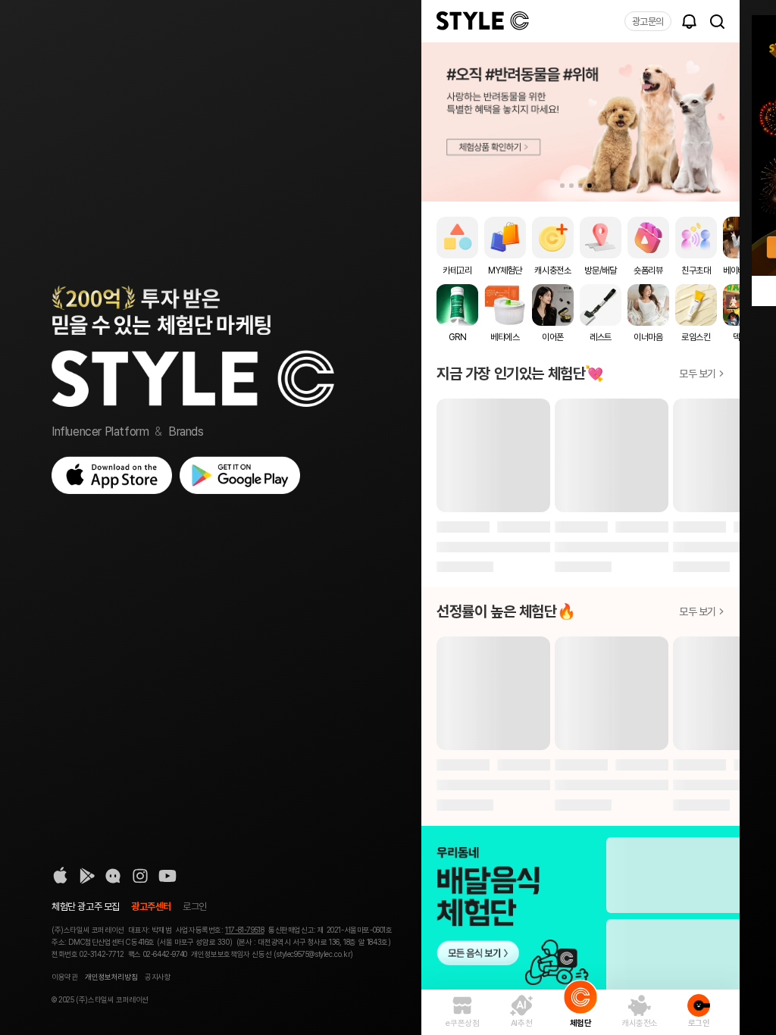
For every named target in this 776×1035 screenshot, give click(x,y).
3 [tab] (580, 185)
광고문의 (648, 21)
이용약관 (64, 976)
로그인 (195, 906)
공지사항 (158, 976)
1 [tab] (562, 185)
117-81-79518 (244, 929)
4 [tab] (589, 185)
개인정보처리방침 (111, 976)
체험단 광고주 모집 (86, 906)
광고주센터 (151, 906)
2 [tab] (571, 185)
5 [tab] (598, 185)
